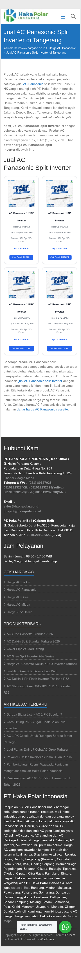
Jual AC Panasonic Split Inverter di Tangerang (36, 52)
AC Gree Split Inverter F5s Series (30, 656)
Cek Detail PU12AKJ (21, 348)
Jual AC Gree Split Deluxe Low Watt (32, 671)
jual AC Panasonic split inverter (40, 381)
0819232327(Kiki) (17, 487)
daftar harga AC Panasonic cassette (42, 409)
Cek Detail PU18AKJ (59, 348)
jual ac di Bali (20, 887)
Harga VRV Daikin (19, 612)
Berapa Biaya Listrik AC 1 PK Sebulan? (34, 714)
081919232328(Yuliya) (47, 487)
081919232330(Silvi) (50, 492)
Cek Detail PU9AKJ (59, 257)
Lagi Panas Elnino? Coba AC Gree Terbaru (37, 749)
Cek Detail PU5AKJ (21, 257)
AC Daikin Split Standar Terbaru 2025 (33, 641)
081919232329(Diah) (19, 492)
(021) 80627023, (40, 482)
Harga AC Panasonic (62, 48)
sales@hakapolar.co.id (21, 506)
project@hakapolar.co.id (22, 511)
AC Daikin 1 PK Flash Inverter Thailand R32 (38, 678)
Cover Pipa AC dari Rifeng (25, 649)
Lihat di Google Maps (19, 478)
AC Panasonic (33, 84)
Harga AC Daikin (18, 582)
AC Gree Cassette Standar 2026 (30, 634)
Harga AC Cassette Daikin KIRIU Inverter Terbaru (42, 664)
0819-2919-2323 (39, 535)
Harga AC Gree (18, 597)
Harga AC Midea (18, 604)
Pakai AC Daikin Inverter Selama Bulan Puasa (39, 757)
